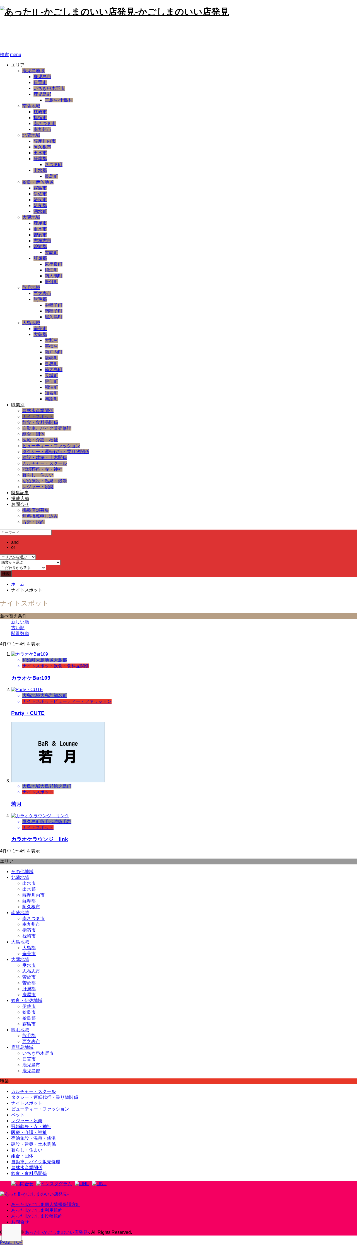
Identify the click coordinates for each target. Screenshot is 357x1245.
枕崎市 (40, 111)
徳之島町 (53, 369)
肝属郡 (40, 258)
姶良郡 (40, 205)
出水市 (40, 152)
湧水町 (40, 211)
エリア (18, 65)
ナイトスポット (38, 416)
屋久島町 (53, 316)
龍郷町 (51, 357)
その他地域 (22, 871)
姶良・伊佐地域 (38, 182)
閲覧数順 (20, 633)
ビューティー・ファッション (51, 445)
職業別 (18, 404)
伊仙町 (51, 381)
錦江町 (51, 270)
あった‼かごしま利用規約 (36, 1210)
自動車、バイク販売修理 (46, 428)
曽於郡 (40, 246)
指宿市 (40, 117)
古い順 (18, 627)
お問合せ (20, 504)
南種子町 (53, 311)
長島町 (51, 176)
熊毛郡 (40, 299)
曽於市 (40, 234)
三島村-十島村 (59, 100)
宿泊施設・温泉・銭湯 (44, 481)
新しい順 (20, 621)
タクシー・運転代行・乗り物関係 (55, 451)
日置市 (40, 82)
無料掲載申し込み (40, 516)
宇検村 (51, 346)
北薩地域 (31, 135)
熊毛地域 (31, 287)
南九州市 (42, 129)
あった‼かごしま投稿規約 (36, 1216)
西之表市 (42, 293)
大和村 (51, 340)
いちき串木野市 (49, 88)
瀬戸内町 (53, 352)
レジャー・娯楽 (38, 486)
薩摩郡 (40, 158)
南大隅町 (53, 275)
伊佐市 (40, 193)
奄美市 (40, 328)
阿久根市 (42, 147)
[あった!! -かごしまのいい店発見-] (34, 1194)
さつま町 (53, 164)
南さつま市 (44, 123)
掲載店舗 (20, 498)
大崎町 (51, 252)
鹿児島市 (42, 76)
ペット (18, 1114)
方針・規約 (33, 522)
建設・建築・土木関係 (44, 457)
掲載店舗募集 (35, 510)
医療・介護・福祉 (40, 440)
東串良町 (53, 264)
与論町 (51, 398)
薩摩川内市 (44, 141)
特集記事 (20, 492)
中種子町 (53, 305)
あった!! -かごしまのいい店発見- (74, 34)
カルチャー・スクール (44, 463)
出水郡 (40, 170)
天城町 (51, 375)
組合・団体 (33, 434)
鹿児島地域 (33, 70)
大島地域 (31, 322)
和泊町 (51, 387)
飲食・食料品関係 (40, 422)
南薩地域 (31, 106)
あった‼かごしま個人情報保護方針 (45, 1204)
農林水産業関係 (38, 410)
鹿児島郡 (42, 94)
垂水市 (40, 229)
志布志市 (42, 240)
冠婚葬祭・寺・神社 (42, 469)
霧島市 (40, 188)
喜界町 (51, 363)
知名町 (51, 393)
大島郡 (40, 334)
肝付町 (51, 281)
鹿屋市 (40, 223)
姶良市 (40, 199)
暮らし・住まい (38, 475)
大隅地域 (31, 217)
